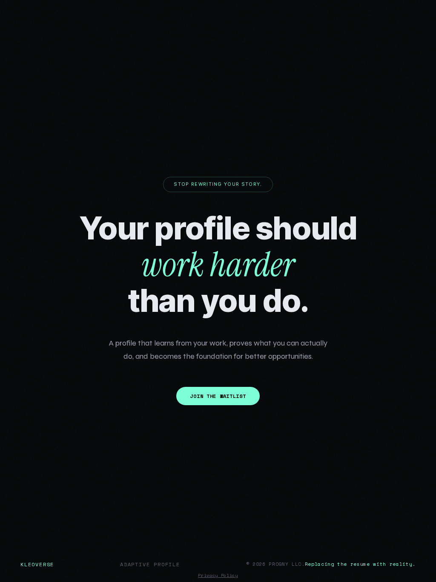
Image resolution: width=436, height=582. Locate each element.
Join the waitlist (218, 396)
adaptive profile (150, 564)
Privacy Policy (218, 575)
